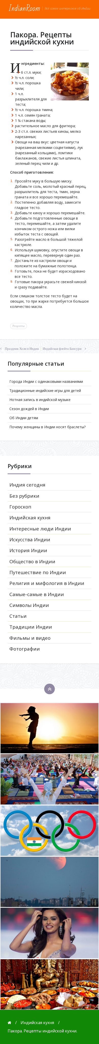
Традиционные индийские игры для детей (45, 390)
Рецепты (18, 326)
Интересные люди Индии (40, 528)
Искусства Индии (29, 539)
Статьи (18, 616)
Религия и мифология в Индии (46, 583)
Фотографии (24, 649)
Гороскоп (20, 506)
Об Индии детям (23, 417)
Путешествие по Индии (37, 572)
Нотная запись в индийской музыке (40, 399)
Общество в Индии (32, 561)
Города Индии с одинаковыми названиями (46, 381)
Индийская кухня (30, 517)
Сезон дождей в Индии (29, 408)
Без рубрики (24, 496)
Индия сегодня (27, 484)
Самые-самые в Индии (36, 594)
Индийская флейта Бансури (62, 348)
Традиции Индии (30, 627)
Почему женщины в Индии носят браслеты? (47, 426)
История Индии (28, 550)
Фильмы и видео (30, 638)
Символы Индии (29, 605)
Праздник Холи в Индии (22, 348)
